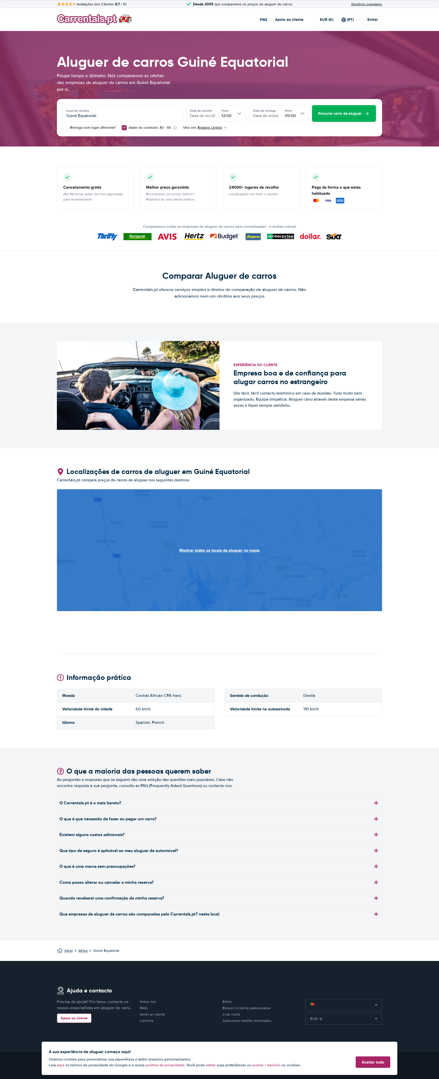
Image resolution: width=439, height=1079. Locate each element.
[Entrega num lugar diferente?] (65, 127)
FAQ (263, 19)
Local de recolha (77, 110)
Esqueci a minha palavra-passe (247, 1008)
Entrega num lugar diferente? (92, 127)
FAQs (144, 1008)
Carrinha (146, 1021)
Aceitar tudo (373, 1062)
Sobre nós (148, 1002)
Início (69, 951)
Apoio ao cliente (289, 19)
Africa (83, 951)
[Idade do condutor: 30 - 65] (124, 127)
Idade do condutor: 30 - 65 (150, 127)
